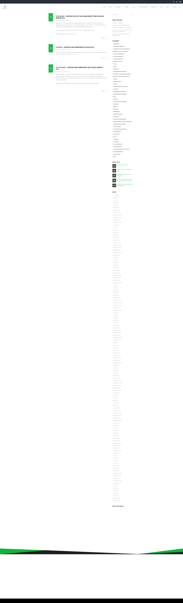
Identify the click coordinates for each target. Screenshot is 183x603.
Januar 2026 (116, 212)
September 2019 (117, 390)
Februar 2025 (116, 240)
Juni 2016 (115, 488)
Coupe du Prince (117, 61)
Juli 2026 (115, 197)
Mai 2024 (115, 262)
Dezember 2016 (117, 473)
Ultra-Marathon (117, 144)
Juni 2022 (115, 315)
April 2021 (115, 347)
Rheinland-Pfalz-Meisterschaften (122, 121)
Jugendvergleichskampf (119, 94)
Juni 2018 (115, 428)
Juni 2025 (115, 230)
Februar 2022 (116, 325)
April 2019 (115, 403)
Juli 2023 (115, 285)
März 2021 (116, 350)
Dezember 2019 (117, 383)
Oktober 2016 (116, 478)
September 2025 (117, 222)
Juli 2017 (115, 455)
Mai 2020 (115, 370)
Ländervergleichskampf (119, 101)
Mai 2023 (115, 290)
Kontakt (174, 7)
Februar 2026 (116, 210)
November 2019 (117, 385)
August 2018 (116, 423)
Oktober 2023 (116, 280)
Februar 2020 (116, 378)
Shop (161, 7)
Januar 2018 (116, 440)
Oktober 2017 (116, 448)
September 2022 (117, 310)
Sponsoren (153, 7)
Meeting (115, 109)
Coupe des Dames (118, 56)
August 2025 (116, 225)
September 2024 (117, 252)
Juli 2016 (115, 485)
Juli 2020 (115, 368)
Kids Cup (115, 99)
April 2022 (115, 320)
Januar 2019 (116, 410)
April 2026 (115, 205)
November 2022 (117, 305)
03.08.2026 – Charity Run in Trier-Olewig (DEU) (122, 27)
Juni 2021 (115, 345)
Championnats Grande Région (121, 49)
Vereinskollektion (118, 151)
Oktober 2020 (116, 360)
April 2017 (115, 463)
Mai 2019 (115, 400)
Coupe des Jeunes (118, 59)
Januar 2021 (116, 355)
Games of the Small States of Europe (121, 78)
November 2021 (117, 332)
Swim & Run (116, 134)
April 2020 (115, 373)
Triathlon (116, 141)
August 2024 (116, 255)
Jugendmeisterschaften (120, 91)
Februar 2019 (116, 408)
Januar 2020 (116, 380)
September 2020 (117, 363)
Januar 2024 (116, 272)
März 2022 (116, 322)
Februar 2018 (116, 438)
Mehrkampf (116, 111)
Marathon (116, 104)
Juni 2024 (115, 260)
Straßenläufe (117, 131)
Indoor (115, 84)
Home (104, 7)
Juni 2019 (115, 398)
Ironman (115, 89)
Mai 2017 (115, 460)
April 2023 (115, 292)
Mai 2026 (115, 202)
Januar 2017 (116, 470)
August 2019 (116, 393)
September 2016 (117, 480)
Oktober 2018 (116, 418)
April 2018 (115, 433)
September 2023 (117, 282)
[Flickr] (176, 2)
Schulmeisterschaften (119, 124)
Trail (114, 136)
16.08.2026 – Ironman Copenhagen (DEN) (121, 25)
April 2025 (115, 235)
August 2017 (116, 453)
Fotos (134, 7)
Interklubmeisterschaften (120, 86)
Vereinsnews (116, 154)
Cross (114, 64)
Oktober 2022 (116, 307)
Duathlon (116, 69)
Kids (114, 96)
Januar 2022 (116, 327)
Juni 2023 (115, 287)
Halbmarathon (117, 81)
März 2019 (116, 405)
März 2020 (116, 375)
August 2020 (116, 365)
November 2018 (117, 415)
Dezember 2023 (117, 275)
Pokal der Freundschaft (119, 119)
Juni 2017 (115, 458)
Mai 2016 (115, 490)
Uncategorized (117, 146)
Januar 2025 (116, 242)
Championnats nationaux (120, 51)
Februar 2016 (116, 498)
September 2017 (117, 450)
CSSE (114, 66)
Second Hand (117, 126)
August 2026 (116, 195)
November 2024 (117, 247)
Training (126, 7)
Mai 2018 (115, 430)
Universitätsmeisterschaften (121, 149)
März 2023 (116, 295)
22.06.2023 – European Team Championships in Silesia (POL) (75, 47)
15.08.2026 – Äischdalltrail (117, 23)
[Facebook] (173, 2)
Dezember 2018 (117, 413)
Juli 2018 (115, 425)
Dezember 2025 (117, 215)
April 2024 (115, 265)
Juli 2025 (115, 227)
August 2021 (116, 340)
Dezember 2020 (117, 358)
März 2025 (116, 237)
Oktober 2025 (116, 220)
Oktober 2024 (116, 250)
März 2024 (116, 267)
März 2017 (116, 465)
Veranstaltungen (143, 7)
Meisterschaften (118, 114)
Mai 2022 (115, 317)
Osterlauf (116, 116)
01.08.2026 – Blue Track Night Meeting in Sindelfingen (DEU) (120, 34)
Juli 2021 (115, 342)
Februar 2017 (116, 468)
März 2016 (116, 495)
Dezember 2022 (117, 302)
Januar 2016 (116, 500)
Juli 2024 (115, 257)
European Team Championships (63, 20)
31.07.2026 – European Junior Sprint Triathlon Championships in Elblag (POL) (122, 30)
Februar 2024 (116, 270)
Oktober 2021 (116, 335)
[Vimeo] (180, 2)
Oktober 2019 (116, 388)
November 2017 (117, 445)
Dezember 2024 (117, 245)
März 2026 (116, 207)
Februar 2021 (116, 353)
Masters (115, 106)
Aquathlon (116, 44)
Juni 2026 (115, 200)
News (110, 7)
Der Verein (118, 7)
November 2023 (117, 277)
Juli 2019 (115, 395)
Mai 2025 (115, 232)
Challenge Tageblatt (119, 46)
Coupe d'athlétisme (118, 54)
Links (167, 7)
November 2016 (117, 475)
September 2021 (117, 337)
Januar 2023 (116, 300)
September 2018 (117, 420)
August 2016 (116, 483)
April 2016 (115, 493)
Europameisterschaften (120, 71)
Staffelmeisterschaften (120, 129)
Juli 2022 (115, 312)
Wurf (114, 156)
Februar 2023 (116, 297)
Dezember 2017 (117, 443)
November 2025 (117, 217)
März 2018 (116, 435)
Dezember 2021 (117, 330)
